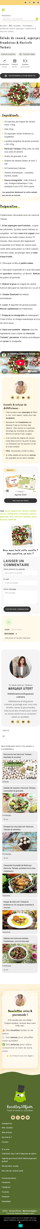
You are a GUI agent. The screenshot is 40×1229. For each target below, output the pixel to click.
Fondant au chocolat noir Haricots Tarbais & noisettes (18, 828)
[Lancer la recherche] (37, 19)
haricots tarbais (22, 517)
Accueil (3, 26)
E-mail (6, 579)
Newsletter (6, 1201)
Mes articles (7, 1132)
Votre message (10, 589)
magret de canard (19, 511)
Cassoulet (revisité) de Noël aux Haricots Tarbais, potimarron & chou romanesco (20, 868)
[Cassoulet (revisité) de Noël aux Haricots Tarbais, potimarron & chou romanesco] (19, 883)
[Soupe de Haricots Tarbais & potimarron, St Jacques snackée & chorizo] (19, 920)
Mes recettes (15, 26)
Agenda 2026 (20, 495)
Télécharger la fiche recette (21, 76)
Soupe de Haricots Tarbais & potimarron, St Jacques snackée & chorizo (19, 905)
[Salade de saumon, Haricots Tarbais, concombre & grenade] (19, 803)
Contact (5, 1142)
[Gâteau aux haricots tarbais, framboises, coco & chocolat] (19, 953)
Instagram (6, 1187)
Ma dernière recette (10, 1166)
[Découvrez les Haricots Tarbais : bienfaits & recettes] (19, 769)
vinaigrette (12, 514)
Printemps (27, 26)
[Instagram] (29, 2)
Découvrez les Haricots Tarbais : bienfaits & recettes (18, 755)
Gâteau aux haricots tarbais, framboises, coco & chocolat (16, 939)
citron (3, 514)
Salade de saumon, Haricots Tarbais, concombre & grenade (20, 789)
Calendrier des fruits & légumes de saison (19, 1153)
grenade (4, 517)
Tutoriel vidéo (29, 54)
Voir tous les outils (21, 500)
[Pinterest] (38, 2)
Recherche (6, 16)
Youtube (5, 1192)
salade (32, 511)
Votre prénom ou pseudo (14, 569)
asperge (12, 519)
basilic (33, 514)
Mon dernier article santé (12, 1171)
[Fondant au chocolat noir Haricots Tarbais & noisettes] (19, 841)
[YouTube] (34, 2)
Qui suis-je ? (7, 1137)
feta (11, 517)
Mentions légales (30, 1211)
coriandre (24, 514)
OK (21, 1226)
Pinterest (5, 1197)
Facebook (6, 1182)
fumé (7, 511)
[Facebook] (25, 2)
